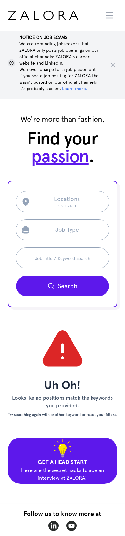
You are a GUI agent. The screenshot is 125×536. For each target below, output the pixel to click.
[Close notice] (112, 64)
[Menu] (109, 15)
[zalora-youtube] (71, 526)
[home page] (55, 15)
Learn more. (74, 88)
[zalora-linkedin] (53, 526)
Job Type (67, 229)
